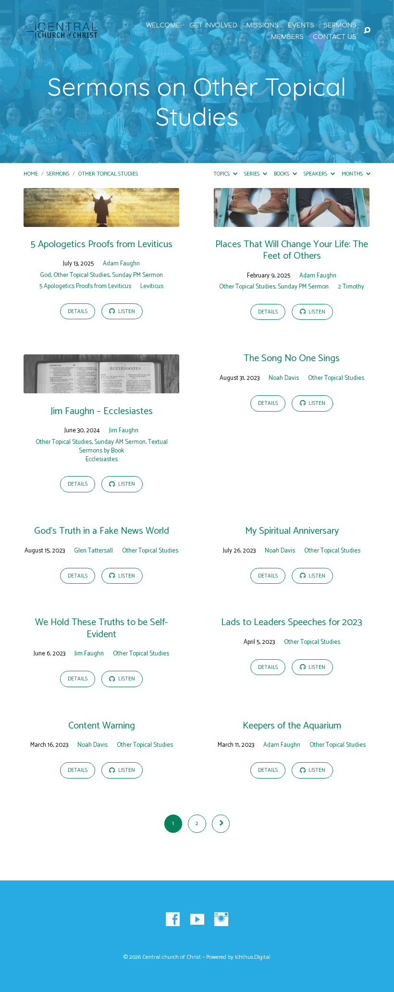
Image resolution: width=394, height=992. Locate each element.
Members (287, 37)
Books (282, 173)
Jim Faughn (123, 431)
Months (353, 173)
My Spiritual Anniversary (292, 531)
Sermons (340, 26)
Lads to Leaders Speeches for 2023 (291, 622)
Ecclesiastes (102, 459)
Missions (262, 26)
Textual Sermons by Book (123, 446)
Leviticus (151, 286)
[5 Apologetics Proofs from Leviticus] (101, 220)
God (45, 275)
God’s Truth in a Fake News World (101, 531)
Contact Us (335, 37)
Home (31, 173)
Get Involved (213, 26)
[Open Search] (367, 30)
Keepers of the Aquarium (292, 726)
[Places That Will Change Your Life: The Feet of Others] (291, 220)
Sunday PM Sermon (137, 275)
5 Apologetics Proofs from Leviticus (101, 244)
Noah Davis (284, 378)
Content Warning (101, 726)
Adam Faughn (121, 264)
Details (77, 311)
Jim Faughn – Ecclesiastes (101, 411)
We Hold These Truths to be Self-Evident (101, 628)
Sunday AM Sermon (120, 442)
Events (301, 26)
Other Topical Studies (108, 173)
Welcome (163, 26)
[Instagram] (221, 920)
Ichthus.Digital (253, 957)
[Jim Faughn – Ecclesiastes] (101, 386)
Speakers (316, 173)
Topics (222, 173)
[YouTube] (197, 920)
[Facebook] (173, 920)
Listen (126, 311)
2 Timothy (351, 287)
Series (252, 173)
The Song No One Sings (292, 358)
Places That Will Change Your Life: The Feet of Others (291, 250)
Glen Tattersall (93, 551)
